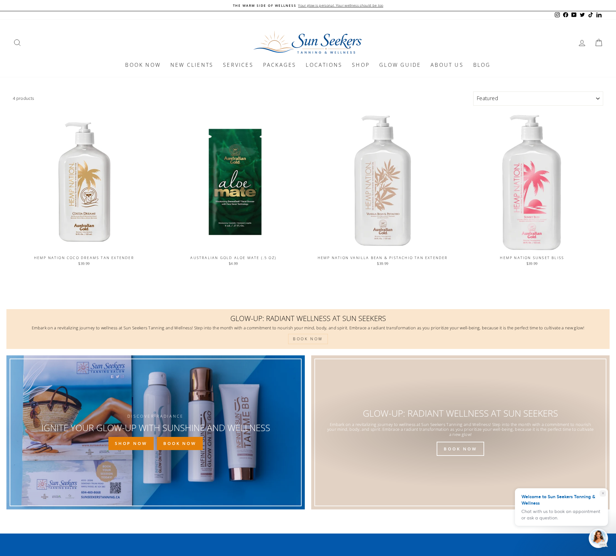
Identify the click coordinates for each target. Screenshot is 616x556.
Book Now (179, 443)
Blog (482, 64)
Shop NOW (131, 443)
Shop (361, 64)
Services (238, 64)
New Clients (191, 64)
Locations (324, 64)
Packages (279, 64)
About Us (447, 64)
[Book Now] (460, 432)
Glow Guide (400, 64)
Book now (143, 64)
